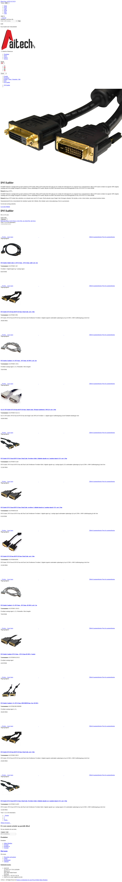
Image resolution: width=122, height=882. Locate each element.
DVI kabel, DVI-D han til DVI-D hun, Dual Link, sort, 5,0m (18, 752)
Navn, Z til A (16, 221)
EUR (5, 7)
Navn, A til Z (9, 221)
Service (6, 58)
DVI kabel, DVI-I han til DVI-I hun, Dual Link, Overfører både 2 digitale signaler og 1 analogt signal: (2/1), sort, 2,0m (34, 458)
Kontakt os (7, 846)
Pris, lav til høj (24, 221)
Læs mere (3, 206)
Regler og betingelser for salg (24, 880)
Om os (5, 57)
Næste (6, 820)
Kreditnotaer (7, 860)
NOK (5, 10)
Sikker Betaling (8, 843)
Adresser (6, 861)
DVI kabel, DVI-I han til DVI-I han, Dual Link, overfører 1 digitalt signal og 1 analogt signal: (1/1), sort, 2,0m (31, 507)
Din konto (4, 851)
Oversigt (6, 848)
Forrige (6, 815)
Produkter (6, 54)
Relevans (4, 219)
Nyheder (6, 845)
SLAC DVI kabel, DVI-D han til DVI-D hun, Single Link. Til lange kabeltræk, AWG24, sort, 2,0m (28, 409)
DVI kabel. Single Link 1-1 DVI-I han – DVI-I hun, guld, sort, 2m (19, 262)
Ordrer (5, 858)
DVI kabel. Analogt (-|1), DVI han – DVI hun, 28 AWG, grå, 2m (19, 360)
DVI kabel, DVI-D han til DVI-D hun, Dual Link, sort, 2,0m (18, 311)
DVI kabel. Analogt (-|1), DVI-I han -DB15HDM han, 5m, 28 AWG (19, 703)
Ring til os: (8, 1)
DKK (5, 6)
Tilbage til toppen (6, 822)
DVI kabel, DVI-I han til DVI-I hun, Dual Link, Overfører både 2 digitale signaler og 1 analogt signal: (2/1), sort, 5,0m (34, 801)
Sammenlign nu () (5, 224)
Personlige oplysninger (10, 857)
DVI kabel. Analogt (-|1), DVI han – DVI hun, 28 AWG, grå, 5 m (19, 605)
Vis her (3, 237)
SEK (5, 12)
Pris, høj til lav (32, 221)
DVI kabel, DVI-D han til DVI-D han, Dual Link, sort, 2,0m (17, 556)
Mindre (8, 206)
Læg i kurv (9, 237)
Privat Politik (35, 880)
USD (5, 13)
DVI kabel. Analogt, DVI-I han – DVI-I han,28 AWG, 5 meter (18, 654)
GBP (5, 9)
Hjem (5, 55)
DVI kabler (7, 85)
